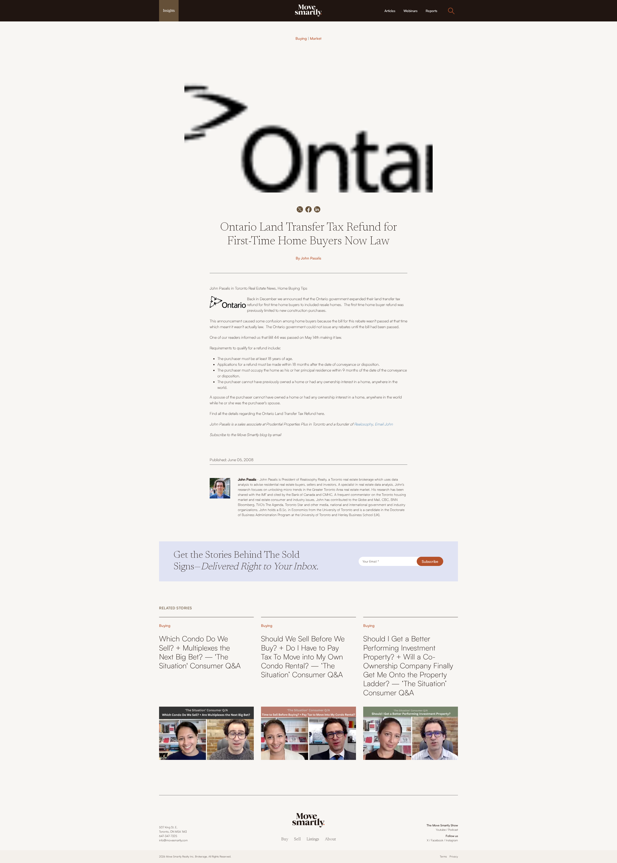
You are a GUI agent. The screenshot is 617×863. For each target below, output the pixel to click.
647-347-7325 (168, 836)
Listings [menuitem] (313, 839)
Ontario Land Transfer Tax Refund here (293, 413)
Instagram (452, 840)
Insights (169, 10)
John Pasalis (311, 258)
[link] (308, 10)
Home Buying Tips (292, 288)
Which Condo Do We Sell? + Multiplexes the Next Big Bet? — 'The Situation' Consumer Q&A (200, 652)
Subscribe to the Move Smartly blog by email (245, 434)
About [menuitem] (330, 839)
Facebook (437, 840)
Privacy (453, 856)
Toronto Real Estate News (255, 288)
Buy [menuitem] (284, 839)
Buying (301, 38)
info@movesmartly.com (173, 840)
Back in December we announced (274, 298)
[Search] (451, 10)
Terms (443, 856)
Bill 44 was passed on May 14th (293, 337)
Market (316, 38)
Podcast (453, 829)
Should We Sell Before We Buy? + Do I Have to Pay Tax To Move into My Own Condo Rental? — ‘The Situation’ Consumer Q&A (303, 656)
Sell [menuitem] (297, 839)
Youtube (441, 829)
